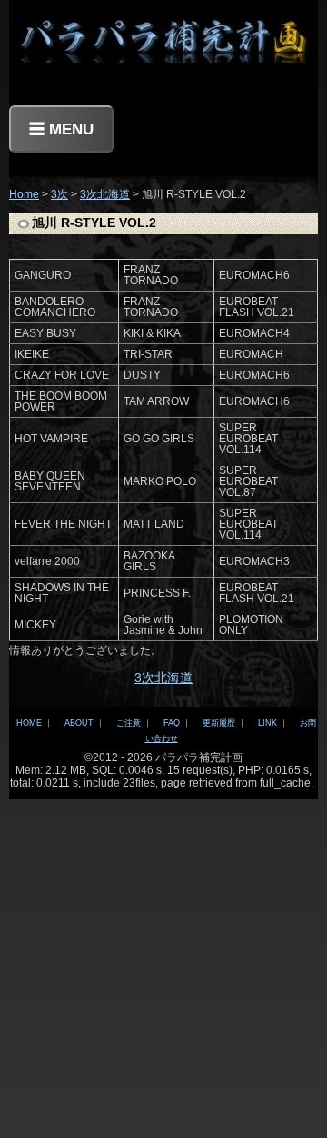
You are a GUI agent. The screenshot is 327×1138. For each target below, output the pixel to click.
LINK (267, 722)
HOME (29, 722)
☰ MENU (61, 129)
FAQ (172, 722)
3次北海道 (105, 194)
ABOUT (79, 722)
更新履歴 (219, 722)
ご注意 (128, 722)
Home (24, 194)
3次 (59, 194)
